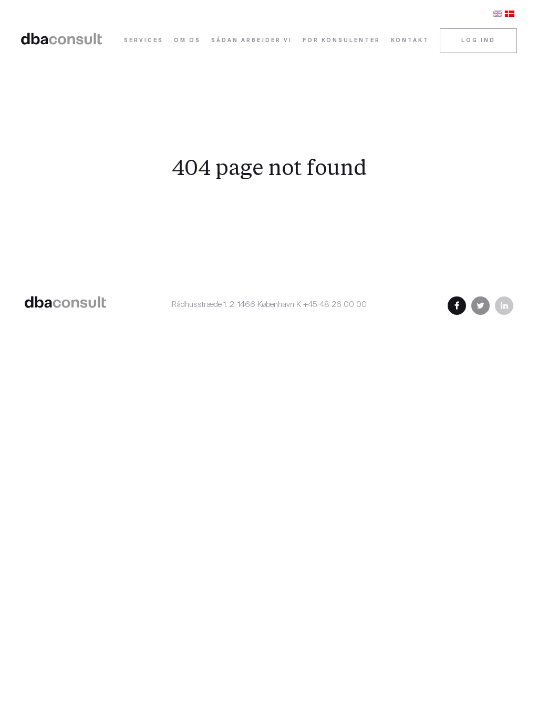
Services (143, 41)
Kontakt (410, 41)
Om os (187, 41)
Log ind (478, 41)
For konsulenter (341, 41)
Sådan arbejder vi (251, 41)
